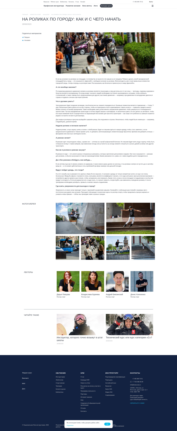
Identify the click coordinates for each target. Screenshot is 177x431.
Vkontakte (27, 40)
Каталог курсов (60, 389)
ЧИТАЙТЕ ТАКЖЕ (31, 315)
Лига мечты (87, 6)
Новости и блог (35, 14)
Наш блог (46, 14)
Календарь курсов (106, 6)
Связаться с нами (137, 403)
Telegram (27, 37)
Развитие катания (73, 6)
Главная (25, 14)
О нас (77, 1)
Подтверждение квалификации (115, 377)
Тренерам (59, 386)
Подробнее (70, 425)
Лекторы (28, 272)
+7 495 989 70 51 (138, 1)
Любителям (59, 380)
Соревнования (109, 395)
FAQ (82, 400)
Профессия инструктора (54, 6)
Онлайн (82, 1)
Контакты (71, 1)
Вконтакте (25, 378)
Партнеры (84, 394)
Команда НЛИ (85, 380)
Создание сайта (110, 425)
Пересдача (108, 380)
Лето (96, 6)
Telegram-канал (27, 373)
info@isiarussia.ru (135, 385)
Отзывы (83, 408)
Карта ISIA (108, 389)
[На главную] (30, 4)
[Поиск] (115, 6)
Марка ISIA (108, 392)
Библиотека (63, 1)
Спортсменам (60, 383)
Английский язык (110, 383)
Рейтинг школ (55, 1)
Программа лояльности (88, 391)
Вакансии (46, 1)
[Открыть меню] (152, 6)
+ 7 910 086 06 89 (137, 382)
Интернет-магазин (86, 397)
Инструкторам (60, 377)
